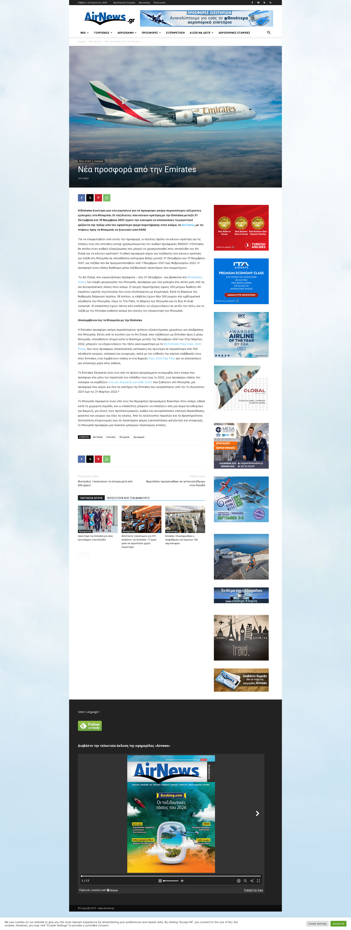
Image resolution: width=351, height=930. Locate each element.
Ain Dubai (188, 225)
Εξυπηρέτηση (175, 32)
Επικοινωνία (159, 2)
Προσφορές (150, 32)
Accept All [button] (338, 923)
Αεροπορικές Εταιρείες (124, 2)
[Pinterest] (98, 197)
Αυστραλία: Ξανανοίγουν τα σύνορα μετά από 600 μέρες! (105, 483)
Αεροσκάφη (144, 2)
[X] (270, 2)
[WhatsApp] (106, 197)
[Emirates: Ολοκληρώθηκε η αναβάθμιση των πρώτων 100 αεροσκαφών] (185, 519)
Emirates (111, 437)
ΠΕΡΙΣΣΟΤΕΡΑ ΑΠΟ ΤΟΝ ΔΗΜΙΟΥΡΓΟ (128, 498)
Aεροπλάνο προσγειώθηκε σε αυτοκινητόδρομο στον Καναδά (175, 483)
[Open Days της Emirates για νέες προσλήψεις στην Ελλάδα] (98, 519)
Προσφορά (138, 437)
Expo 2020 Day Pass (162, 358)
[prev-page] (80, 554)
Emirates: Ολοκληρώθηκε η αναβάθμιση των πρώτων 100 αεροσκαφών (181, 540)
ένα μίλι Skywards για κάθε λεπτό (130, 382)
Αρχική (81, 41)
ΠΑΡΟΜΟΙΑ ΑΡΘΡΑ (91, 498)
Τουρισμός (101, 32)
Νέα (83, 32)
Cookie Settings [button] (317, 923)
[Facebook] (252, 2)
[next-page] (86, 554)
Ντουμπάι (124, 437)
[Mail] (258, 2)
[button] (268, 33)
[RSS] (264, 2)
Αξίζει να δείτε (200, 32)
